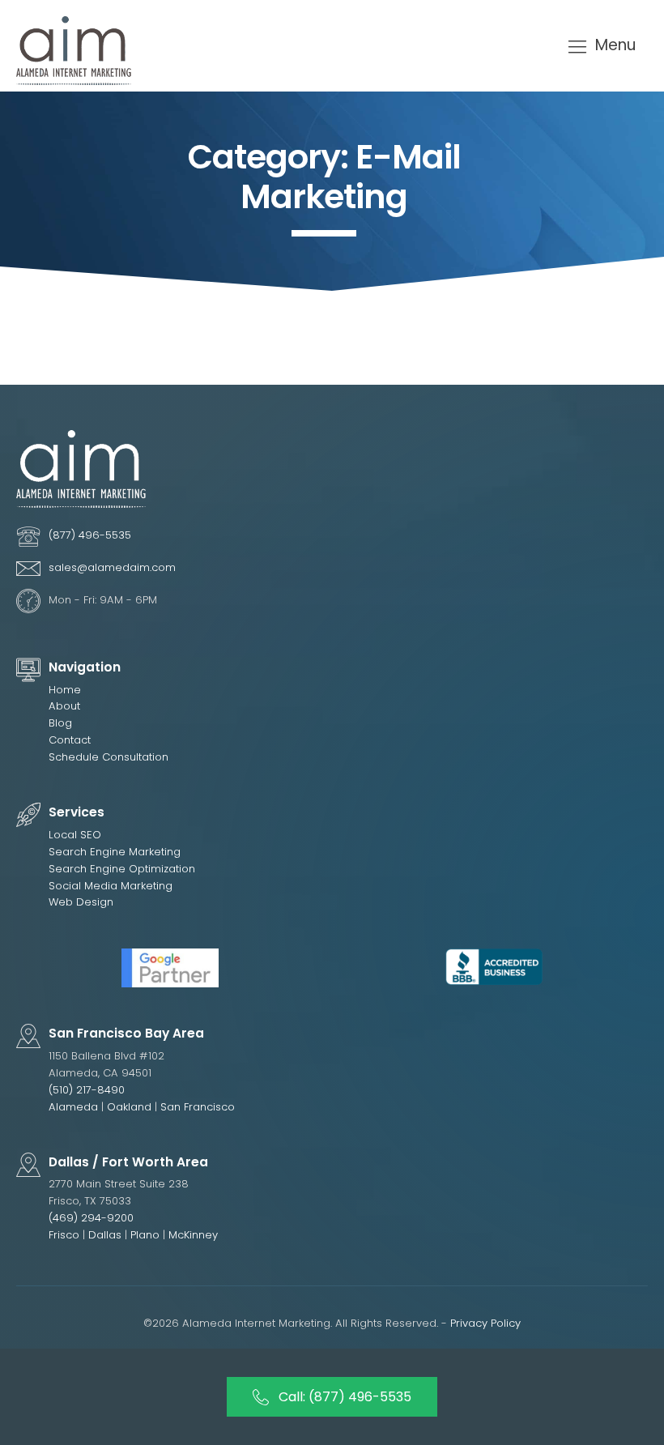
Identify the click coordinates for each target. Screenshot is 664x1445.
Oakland (129, 1107)
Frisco (64, 1235)
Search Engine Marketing (115, 851)
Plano (146, 1235)
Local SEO (75, 834)
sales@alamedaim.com (112, 567)
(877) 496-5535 (90, 535)
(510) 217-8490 (87, 1090)
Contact (70, 740)
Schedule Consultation (108, 757)
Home (65, 689)
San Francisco (197, 1107)
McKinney (193, 1235)
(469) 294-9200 (91, 1217)
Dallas (106, 1235)
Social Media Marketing (110, 885)
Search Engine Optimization (122, 868)
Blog (60, 723)
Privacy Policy (485, 1323)
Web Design (81, 902)
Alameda (73, 1107)
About (64, 706)
